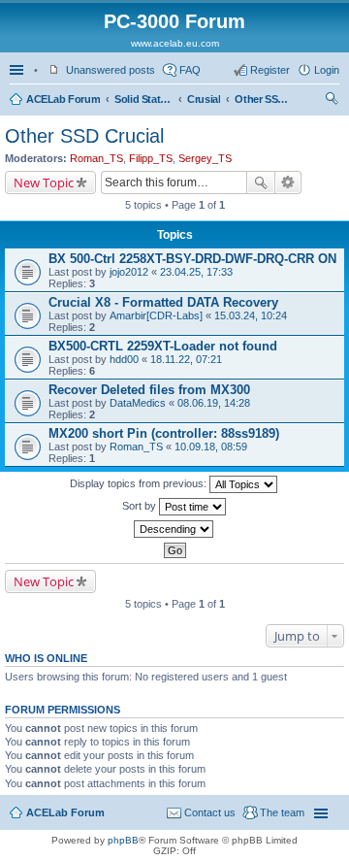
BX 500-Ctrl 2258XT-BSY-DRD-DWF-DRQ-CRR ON (192, 258)
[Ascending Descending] (174, 529)
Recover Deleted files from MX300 (149, 389)
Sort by (140, 506)
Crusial (203, 99)
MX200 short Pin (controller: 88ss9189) (163, 433)
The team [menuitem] (282, 812)
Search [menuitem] (331, 101)
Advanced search (288, 182)
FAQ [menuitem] (190, 70)
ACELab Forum (63, 99)
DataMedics (138, 403)
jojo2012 (129, 272)
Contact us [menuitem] (210, 812)
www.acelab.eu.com (175, 43)
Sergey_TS (205, 158)
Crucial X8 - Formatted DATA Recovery (163, 302)
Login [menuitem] (326, 70)
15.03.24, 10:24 (250, 315)
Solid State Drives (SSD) (143, 99)
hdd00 (124, 359)
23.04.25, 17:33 (196, 272)
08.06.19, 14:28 (213, 403)
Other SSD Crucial (264, 99)
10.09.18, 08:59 (210, 446)
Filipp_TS (151, 158)
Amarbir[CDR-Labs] (156, 315)
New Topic (44, 182)
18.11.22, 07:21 (186, 359)
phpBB (123, 840)
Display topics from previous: (139, 483)
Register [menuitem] (270, 70)
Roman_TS (96, 158)
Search (260, 182)
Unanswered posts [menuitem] (110, 70)
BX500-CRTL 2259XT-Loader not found (162, 346)
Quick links (18, 70)
